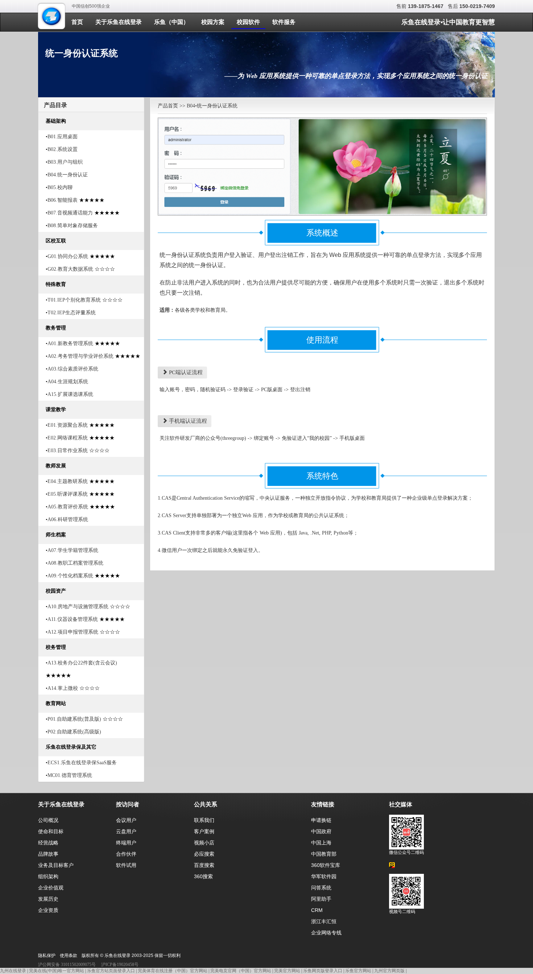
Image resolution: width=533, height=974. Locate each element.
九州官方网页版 (389, 970)
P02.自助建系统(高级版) (74, 731)
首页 (77, 22)
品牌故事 (48, 854)
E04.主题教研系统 (67, 481)
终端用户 (126, 843)
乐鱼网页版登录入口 (322, 970)
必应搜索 (204, 854)
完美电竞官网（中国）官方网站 (240, 970)
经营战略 (48, 843)
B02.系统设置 (62, 149)
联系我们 (204, 820)
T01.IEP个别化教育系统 (74, 300)
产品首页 (168, 106)
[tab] (91, 105)
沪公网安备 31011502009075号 (67, 964)
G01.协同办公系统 (67, 256)
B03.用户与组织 (65, 162)
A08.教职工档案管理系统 (75, 563)
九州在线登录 (13, 970)
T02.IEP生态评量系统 (71, 312)
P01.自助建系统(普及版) (74, 719)
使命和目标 (50, 831)
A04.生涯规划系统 (67, 381)
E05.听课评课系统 (67, 494)
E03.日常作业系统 (67, 450)
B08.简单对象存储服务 (72, 225)
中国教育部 (323, 854)
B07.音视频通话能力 (70, 213)
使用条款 (68, 955)
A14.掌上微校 (62, 688)
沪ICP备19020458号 (120, 964)
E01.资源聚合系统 (67, 425)
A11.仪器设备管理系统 (72, 619)
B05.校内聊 (60, 187)
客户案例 (204, 831)
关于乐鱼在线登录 (118, 22)
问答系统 (321, 888)
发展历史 (48, 899)
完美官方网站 (287, 970)
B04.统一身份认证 (67, 174)
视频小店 (204, 843)
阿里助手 (321, 899)
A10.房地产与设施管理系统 (77, 606)
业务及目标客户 (56, 865)
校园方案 (212, 22)
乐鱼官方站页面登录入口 (111, 970)
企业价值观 (50, 888)
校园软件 (248, 22)
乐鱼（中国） (171, 22)
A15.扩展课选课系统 (70, 394)
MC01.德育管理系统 (69, 775)
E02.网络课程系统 (67, 438)
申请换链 (321, 820)
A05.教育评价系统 (67, 506)
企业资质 (48, 910)
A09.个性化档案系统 (70, 575)
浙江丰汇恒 (323, 921)
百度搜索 (204, 865)
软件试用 (126, 865)
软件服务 (284, 22)
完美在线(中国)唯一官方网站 (56, 970)
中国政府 (321, 831)
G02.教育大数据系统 (70, 269)
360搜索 (203, 876)
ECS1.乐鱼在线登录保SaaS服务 (82, 762)
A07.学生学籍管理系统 (72, 550)
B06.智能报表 (62, 200)
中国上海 (321, 843)
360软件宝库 (325, 865)
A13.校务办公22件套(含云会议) (82, 663)
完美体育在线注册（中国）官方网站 (172, 970)
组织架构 (48, 876)
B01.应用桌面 (62, 136)
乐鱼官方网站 (358, 970)
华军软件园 (323, 876)
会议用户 (126, 820)
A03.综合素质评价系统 (72, 369)
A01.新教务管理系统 (70, 343)
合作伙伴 (126, 854)
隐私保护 (46, 955)
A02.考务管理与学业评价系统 (80, 356)
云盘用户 (126, 831)
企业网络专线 (326, 933)
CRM (317, 910)
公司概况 (48, 820)
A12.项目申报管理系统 (72, 632)
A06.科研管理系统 (67, 519)
